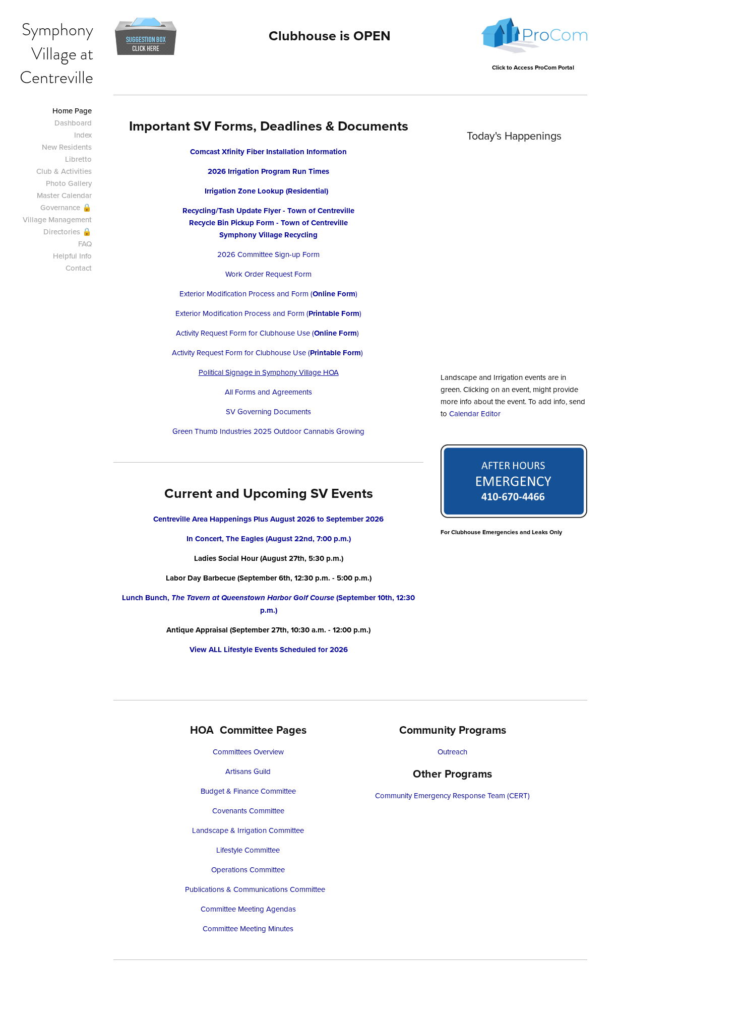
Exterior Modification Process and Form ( (241, 313)
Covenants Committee (248, 810)
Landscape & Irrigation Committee (248, 830)
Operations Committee (248, 869)
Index (83, 135)
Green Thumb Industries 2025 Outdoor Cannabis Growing (268, 431)
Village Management (57, 219)
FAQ (85, 243)
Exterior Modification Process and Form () (268, 293)
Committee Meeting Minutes (248, 928)
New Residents (67, 147)
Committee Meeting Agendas (248, 909)
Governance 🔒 (66, 207)
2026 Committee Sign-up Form (268, 254)
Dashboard (73, 122)
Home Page (72, 110)
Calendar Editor (475, 413)
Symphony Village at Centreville (56, 53)
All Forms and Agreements (268, 392)
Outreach (452, 751)
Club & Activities (64, 171)
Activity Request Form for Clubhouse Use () (268, 333)
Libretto (78, 159)
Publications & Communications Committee (255, 889)
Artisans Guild (248, 771)
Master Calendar (64, 195)
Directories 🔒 (67, 231)
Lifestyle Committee (248, 850)
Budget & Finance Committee (248, 791)
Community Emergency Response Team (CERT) (452, 795)
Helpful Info (72, 255)
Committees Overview (248, 751)
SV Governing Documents (268, 411)
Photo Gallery (69, 183)
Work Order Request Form (268, 274)
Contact (79, 268)
